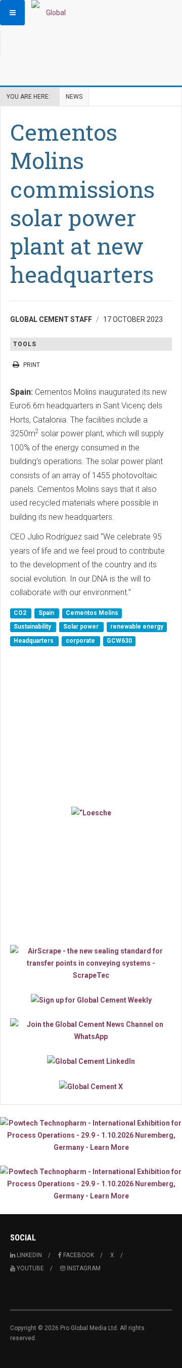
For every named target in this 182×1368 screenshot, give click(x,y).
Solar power (81, 627)
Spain (47, 612)
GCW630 (119, 640)
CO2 (21, 612)
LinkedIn (28, 1255)
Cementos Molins (92, 612)
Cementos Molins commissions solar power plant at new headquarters (82, 203)
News (74, 96)
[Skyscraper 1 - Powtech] (91, 1135)
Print (31, 364)
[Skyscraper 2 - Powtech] (91, 1184)
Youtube (29, 1268)
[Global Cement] (51, 12)
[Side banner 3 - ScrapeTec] (91, 963)
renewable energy (136, 627)
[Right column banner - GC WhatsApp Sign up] (91, 1030)
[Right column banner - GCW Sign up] (91, 999)
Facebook (78, 1255)
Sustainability (33, 627)
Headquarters (34, 640)
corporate (81, 640)
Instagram (83, 1268)
